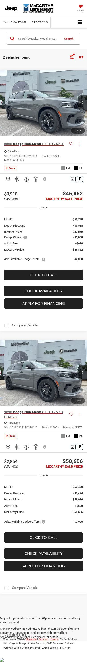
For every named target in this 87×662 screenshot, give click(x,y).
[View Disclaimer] (45, 179)
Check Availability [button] (44, 291)
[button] (14, 22)
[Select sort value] (79, 57)
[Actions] (79, 144)
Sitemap (43, 639)
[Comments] (73, 179)
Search (68, 38)
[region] (43, 238)
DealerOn (31, 639)
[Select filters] (72, 57)
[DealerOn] (14, 634)
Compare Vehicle (25, 325)
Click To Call (43, 275)
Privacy (54, 639)
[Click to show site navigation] (80, 22)
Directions (39, 22)
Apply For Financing (43, 303)
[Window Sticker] (80, 179)
